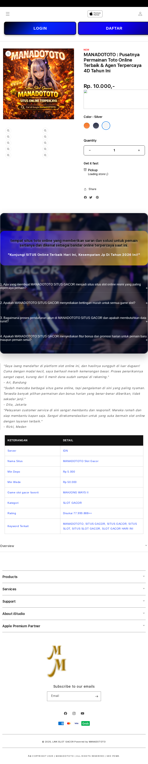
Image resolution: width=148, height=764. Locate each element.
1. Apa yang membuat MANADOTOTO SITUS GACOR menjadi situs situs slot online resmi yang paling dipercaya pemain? (70, 286)
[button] (7, 13)
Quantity (90, 140)
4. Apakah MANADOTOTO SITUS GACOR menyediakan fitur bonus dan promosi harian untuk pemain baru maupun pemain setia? (73, 338)
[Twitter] (91, 198)
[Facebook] (86, 198)
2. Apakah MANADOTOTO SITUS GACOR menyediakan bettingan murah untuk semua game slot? (67, 302)
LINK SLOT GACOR (63, 742)
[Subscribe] (96, 696)
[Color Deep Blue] (96, 126)
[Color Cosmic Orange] (87, 126)
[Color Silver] (106, 125)
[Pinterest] (98, 198)
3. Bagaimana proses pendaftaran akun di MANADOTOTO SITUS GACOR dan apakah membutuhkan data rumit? (73, 319)
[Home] (95, 13)
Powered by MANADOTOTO (90, 742)
